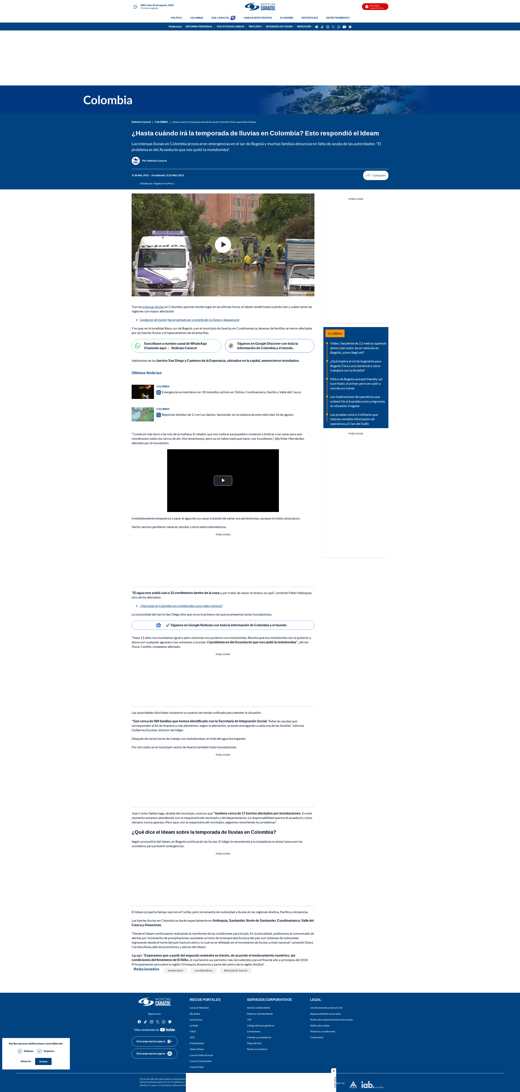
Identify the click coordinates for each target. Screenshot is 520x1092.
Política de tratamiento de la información (331, 1019)
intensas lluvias (153, 307)
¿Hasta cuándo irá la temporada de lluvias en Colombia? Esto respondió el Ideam (214, 121)
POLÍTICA (176, 17)
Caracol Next (197, 1066)
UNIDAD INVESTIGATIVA (258, 17)
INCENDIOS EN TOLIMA (279, 26)
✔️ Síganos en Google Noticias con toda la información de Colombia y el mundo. (226, 625)
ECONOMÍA (287, 17)
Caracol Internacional (201, 1055)
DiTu (192, 1037)
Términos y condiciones (322, 1031)
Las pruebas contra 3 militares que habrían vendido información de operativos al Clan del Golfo (354, 419)
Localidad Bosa (203, 970)
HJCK (193, 1031)
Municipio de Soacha (235, 970)
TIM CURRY (255, 26)
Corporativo (316, 1037)
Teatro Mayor (197, 1049)
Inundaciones (175, 970)
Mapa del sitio (254, 1043)
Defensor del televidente (260, 1013)
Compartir (375, 175)
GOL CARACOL (220, 17)
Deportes (49, 1051)
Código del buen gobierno (260, 1025)
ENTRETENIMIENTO (337, 17)
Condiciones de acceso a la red (326, 1007)
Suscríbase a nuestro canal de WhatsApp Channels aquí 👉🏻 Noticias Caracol (175, 345)
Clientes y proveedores (259, 1037)
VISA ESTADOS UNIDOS (230, 26)
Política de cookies (320, 1025)
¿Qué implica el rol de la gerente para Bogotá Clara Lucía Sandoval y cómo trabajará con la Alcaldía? (355, 365)
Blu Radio (195, 1013)
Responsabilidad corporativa (325, 1013)
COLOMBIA (196, 17)
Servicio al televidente (258, 1007)
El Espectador (197, 1043)
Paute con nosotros (257, 1049)
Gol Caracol (196, 1019)
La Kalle (194, 1025)
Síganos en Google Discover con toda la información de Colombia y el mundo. (267, 345)
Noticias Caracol (141, 121)
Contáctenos (254, 1031)
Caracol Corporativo (201, 1061)
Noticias (29, 1051)
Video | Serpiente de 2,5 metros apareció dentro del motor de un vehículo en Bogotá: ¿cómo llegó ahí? (358, 347)
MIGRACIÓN (304, 26)
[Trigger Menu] (135, 6)
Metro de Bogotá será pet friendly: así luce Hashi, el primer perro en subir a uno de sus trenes (356, 383)
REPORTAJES (310, 17)
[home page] (260, 6)
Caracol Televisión (199, 1007)
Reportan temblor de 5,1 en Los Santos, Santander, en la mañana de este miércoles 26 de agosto (228, 414)
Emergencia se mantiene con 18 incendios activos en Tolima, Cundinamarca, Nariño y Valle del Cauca (231, 392)
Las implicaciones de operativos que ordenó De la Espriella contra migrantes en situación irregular (357, 401)
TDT (249, 1019)
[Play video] (223, 245)
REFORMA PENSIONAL (199, 26)
